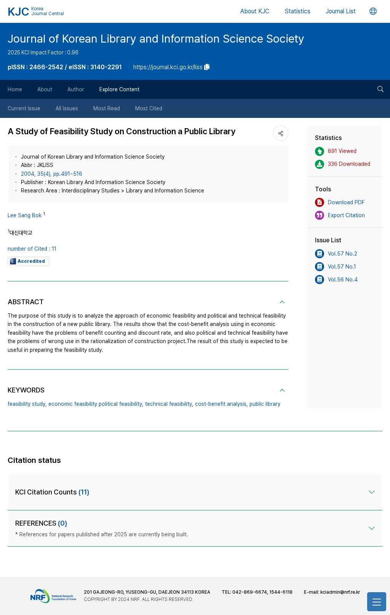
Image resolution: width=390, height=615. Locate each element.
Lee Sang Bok (25, 215)
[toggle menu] (376, 601)
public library (264, 404)
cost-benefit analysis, (221, 404)
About (44, 89)
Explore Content (119, 89)
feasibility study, (27, 404)
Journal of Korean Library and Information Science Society (156, 38)
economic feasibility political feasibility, (96, 404)
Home (15, 89)
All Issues (67, 108)
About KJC (254, 11)
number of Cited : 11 (32, 249)
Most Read (106, 108)
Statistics (297, 11)
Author (75, 89)
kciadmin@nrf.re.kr (340, 592)
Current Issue (24, 108)
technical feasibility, (169, 404)
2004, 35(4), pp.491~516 (51, 174)
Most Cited (148, 108)
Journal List (341, 11)
